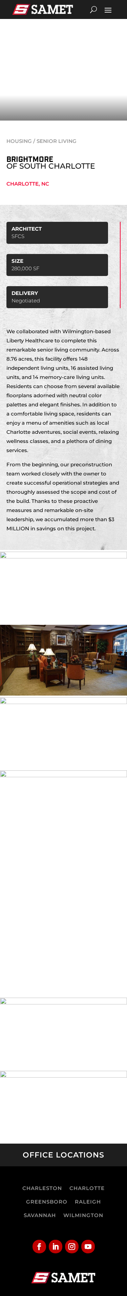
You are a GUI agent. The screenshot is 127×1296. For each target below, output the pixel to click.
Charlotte (87, 1188)
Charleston (42, 1188)
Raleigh (88, 1201)
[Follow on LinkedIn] (55, 1246)
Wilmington (83, 1215)
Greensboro (46, 1201)
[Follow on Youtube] (88, 1246)
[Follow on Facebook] (39, 1246)
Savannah (40, 1215)
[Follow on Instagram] (72, 1246)
